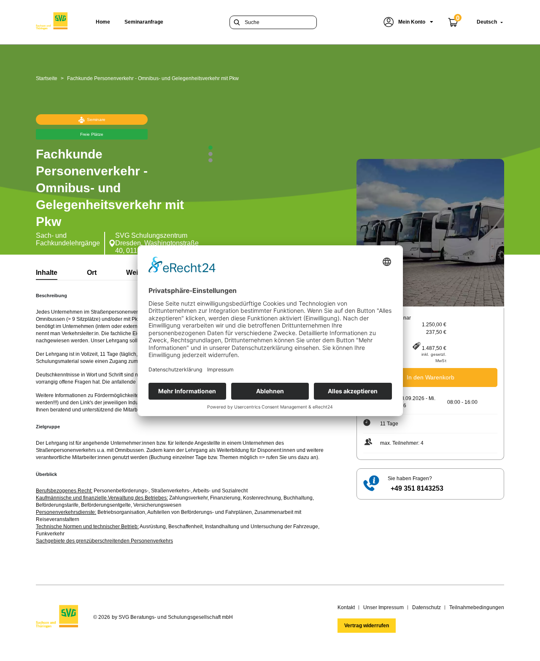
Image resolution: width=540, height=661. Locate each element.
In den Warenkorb (430, 377)
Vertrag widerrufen (366, 626)
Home (103, 22)
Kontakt (346, 607)
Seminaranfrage (143, 22)
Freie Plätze (91, 134)
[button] (408, 22)
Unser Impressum (383, 607)
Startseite (46, 78)
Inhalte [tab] (46, 272)
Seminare (96, 119)
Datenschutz (426, 607)
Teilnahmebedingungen (476, 607)
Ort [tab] (92, 272)
